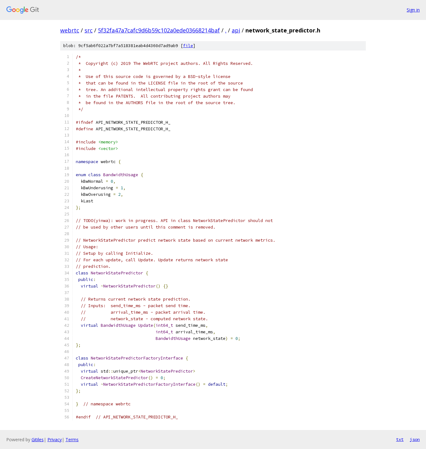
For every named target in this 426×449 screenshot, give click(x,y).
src (89, 30)
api (236, 30)
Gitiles (37, 439)
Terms (72, 439)
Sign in (413, 10)
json (415, 439)
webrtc (69, 30)
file (188, 45)
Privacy (54, 439)
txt (400, 439)
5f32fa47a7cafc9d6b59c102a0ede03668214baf (159, 30)
